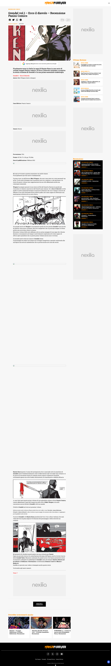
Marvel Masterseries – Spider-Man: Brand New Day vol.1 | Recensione (90, 173)
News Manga (85, 88)
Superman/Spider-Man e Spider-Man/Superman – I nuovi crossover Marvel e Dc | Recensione (90, 164)
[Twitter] (51, 653)
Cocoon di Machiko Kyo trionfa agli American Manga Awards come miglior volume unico (91, 90)
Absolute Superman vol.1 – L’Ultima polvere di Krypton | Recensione (91, 207)
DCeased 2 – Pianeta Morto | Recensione (88, 216)
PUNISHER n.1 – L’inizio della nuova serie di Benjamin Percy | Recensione (63, 632)
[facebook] (9, 21)
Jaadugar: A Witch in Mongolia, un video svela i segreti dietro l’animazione (90, 82)
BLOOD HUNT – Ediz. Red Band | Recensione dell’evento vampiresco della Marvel (90, 199)
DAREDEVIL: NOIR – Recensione (89, 181)
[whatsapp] (17, 21)
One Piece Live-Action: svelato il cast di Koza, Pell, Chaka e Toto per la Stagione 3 (91, 74)
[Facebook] (47, 653)
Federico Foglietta (12, 23)
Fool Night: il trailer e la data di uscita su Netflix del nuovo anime (91, 65)
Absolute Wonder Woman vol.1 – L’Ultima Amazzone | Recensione (40, 632)
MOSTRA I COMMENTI (39, 604)
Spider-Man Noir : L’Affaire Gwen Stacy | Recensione (90, 190)
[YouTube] (60, 653)
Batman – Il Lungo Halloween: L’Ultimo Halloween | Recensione (17, 632)
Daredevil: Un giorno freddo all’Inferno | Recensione (89, 224)
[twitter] (13, 21)
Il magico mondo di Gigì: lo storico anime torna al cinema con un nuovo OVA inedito (90, 99)
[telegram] (20, 21)
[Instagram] (56, 653)
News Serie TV (85, 71)
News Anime (84, 63)
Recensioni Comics (14, 9)
